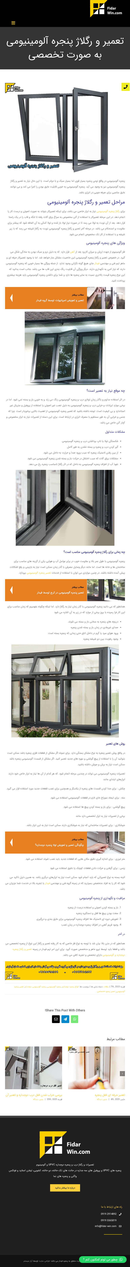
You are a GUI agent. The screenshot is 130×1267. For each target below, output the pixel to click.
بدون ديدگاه (102, 1099)
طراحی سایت (44, 1261)
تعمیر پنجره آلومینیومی (39, 573)
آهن (72, 252)
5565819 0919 (108, 1220)
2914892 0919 (108, 1214)
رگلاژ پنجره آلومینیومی (109, 211)
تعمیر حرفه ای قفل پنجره (110, 1095)
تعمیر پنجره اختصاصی (106, 991)
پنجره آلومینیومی (54, 986)
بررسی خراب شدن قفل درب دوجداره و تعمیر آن (34, 1095)
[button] (122, 1073)
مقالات (106, 986)
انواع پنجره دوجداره (70, 986)
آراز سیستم (28, 1261)
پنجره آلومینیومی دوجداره (35, 986)
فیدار (96, 263)
